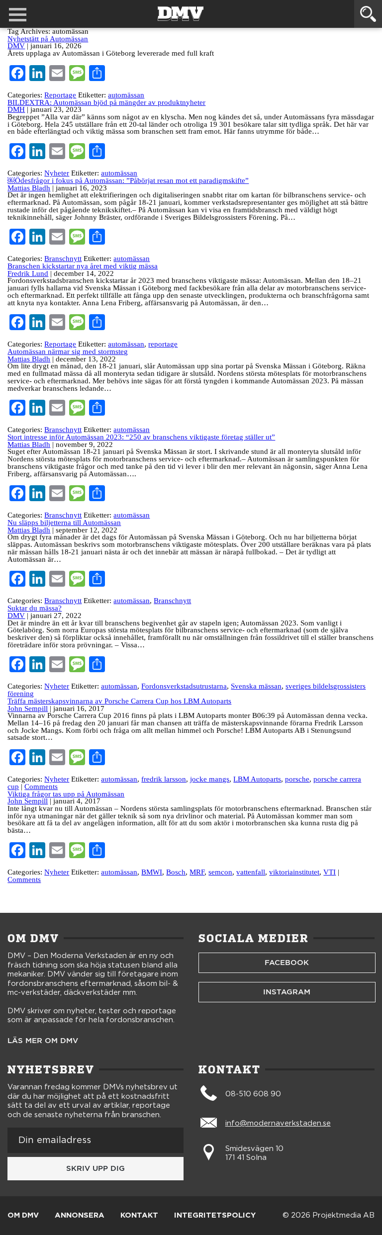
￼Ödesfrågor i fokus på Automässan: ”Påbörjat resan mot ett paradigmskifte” (128, 180)
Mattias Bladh (28, 188)
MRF (197, 872)
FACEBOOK (287, 962)
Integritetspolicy (215, 1215)
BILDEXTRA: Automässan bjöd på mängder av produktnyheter (106, 102)
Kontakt (139, 1215)
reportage (163, 344)
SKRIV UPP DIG (95, 1168)
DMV (16, 46)
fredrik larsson (163, 779)
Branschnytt (63, 259)
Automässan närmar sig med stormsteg (67, 351)
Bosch (176, 872)
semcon (220, 872)
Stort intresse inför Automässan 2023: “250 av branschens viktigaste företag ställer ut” (141, 437)
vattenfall (250, 872)
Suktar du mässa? (34, 608)
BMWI (151, 872)
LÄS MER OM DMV (42, 1041)
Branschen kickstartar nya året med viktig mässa (82, 266)
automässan (126, 95)
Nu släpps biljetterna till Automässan (64, 523)
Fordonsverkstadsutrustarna (184, 686)
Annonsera (79, 1215)
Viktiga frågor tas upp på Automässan (65, 794)
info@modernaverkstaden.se (278, 1123)
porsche (297, 779)
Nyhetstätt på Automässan (47, 39)
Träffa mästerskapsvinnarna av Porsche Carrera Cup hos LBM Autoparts (119, 701)
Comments (41, 787)
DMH (16, 109)
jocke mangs (209, 779)
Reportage (60, 95)
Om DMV (23, 1215)
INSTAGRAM (286, 991)
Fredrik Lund (27, 273)
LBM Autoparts (257, 779)
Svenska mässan (256, 686)
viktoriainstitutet (294, 872)
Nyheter (56, 173)
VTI (329, 872)
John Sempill (27, 708)
